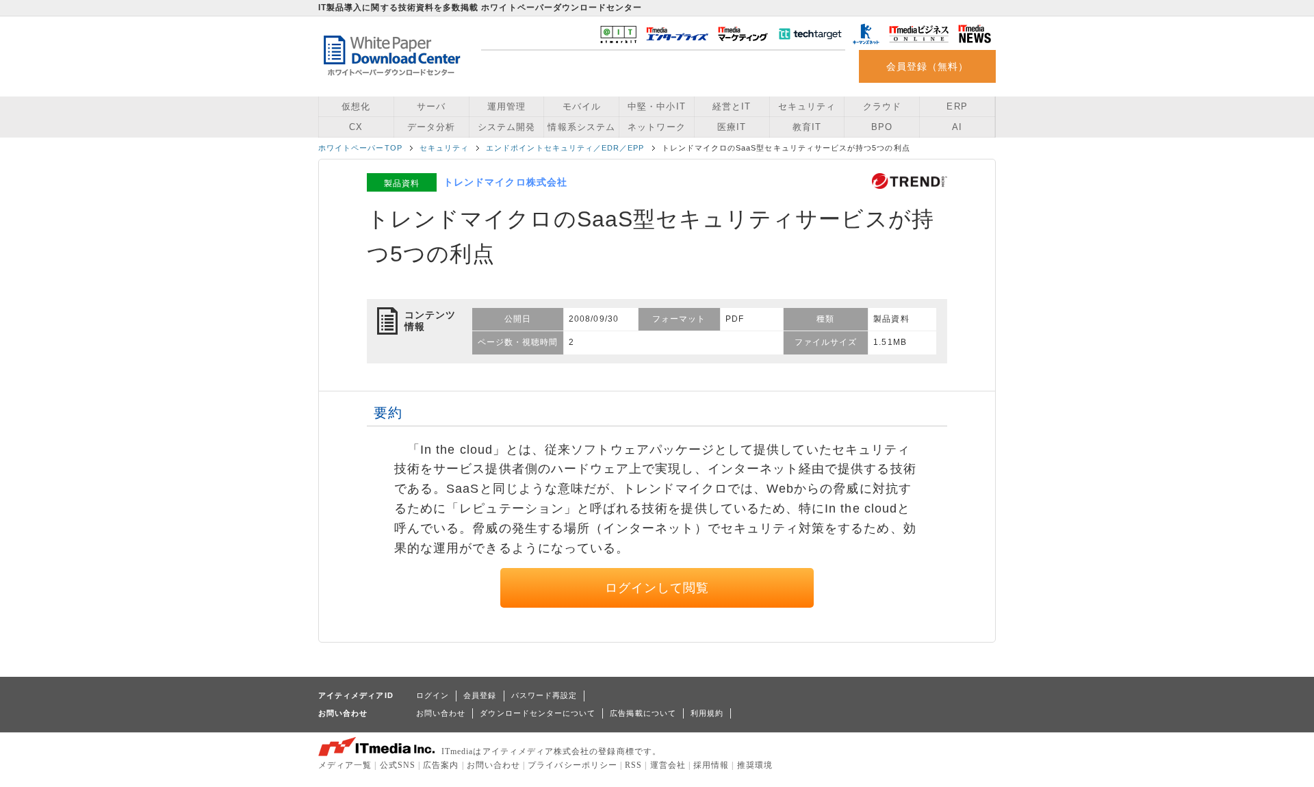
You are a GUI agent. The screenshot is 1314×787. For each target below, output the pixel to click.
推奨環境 (755, 765)
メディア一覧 (345, 765)
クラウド (882, 106)
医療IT (731, 127)
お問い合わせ (440, 713)
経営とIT (731, 106)
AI (957, 127)
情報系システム (581, 127)
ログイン (432, 695)
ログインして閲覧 (657, 588)
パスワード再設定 (544, 695)
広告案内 (441, 765)
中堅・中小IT (656, 106)
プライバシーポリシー (572, 765)
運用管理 (506, 106)
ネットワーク (656, 127)
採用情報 (711, 765)
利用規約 (707, 713)
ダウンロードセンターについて (537, 713)
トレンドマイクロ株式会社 (505, 182)
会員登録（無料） (927, 66)
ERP (956, 106)
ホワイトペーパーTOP (360, 148)
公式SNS (397, 765)
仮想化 (356, 106)
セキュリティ (807, 106)
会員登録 (479, 695)
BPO (881, 127)
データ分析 (431, 127)
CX (356, 127)
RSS (633, 765)
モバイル (582, 106)
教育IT (807, 127)
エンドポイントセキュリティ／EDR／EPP (565, 148)
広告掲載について (643, 713)
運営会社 (668, 765)
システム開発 (506, 127)
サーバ (431, 106)
